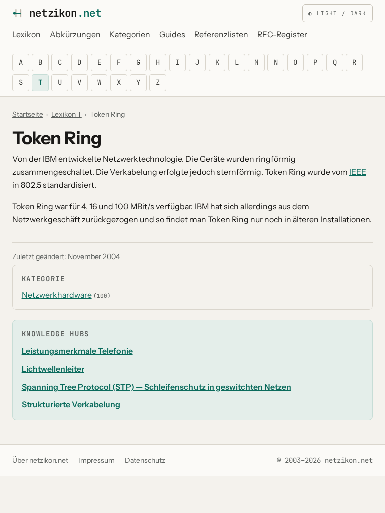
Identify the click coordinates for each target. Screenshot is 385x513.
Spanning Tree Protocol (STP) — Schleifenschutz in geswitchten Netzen (156, 387)
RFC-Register (282, 34)
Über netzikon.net (40, 460)
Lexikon (26, 34)
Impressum (96, 460)
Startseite (27, 114)
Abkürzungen (75, 34)
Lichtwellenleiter (53, 369)
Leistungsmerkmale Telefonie (77, 351)
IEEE (357, 172)
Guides (172, 34)
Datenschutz (145, 460)
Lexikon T (66, 114)
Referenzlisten (221, 34)
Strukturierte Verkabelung (71, 404)
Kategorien (129, 34)
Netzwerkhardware (57, 295)
